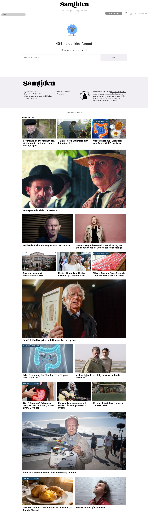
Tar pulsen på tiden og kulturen (74, 10)
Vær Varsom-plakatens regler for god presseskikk (109, 93)
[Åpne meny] (142, 13)
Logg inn (132, 13)
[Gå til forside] (74, 4)
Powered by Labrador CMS (74, 112)
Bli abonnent (114, 13)
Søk (113, 57)
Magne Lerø (61, 94)
